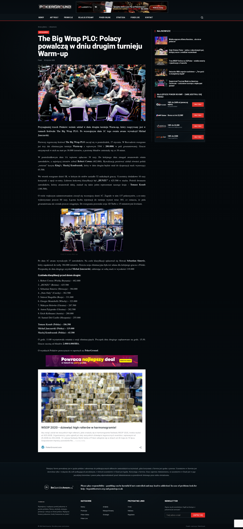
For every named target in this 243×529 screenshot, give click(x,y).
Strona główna (42, 27)
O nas (129, 507)
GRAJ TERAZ (197, 104)
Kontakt (149, 17)
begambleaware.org (95, 488)
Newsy (41, 17)
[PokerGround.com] (55, 7)
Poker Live (135, 17)
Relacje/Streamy (86, 17)
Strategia (120, 17)
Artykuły (54, 17)
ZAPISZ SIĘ (198, 515)
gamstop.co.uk (116, 488)
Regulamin (131, 515)
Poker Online (104, 17)
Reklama (130, 511)
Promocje (68, 17)
